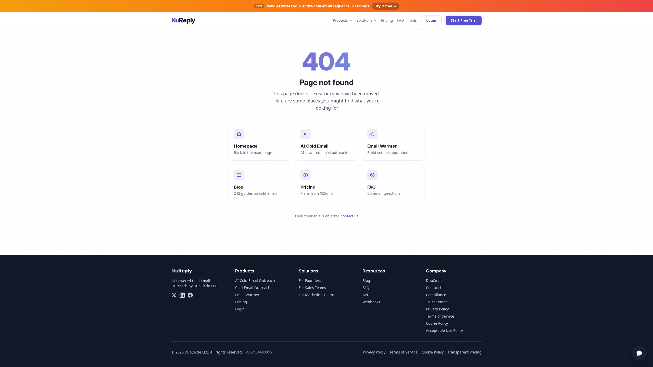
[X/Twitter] (174, 295)
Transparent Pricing (465, 352)
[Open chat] (639, 353)
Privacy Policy (437, 309)
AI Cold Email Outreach (255, 280)
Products (340, 20)
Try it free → (385, 6)
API (365, 294)
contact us (349, 216)
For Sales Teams (312, 287)
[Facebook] (190, 295)
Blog (366, 280)
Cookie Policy (437, 323)
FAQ (400, 20)
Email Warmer (247, 294)
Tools (412, 20)
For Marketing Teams (317, 294)
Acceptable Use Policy (444, 330)
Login (431, 20)
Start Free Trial (463, 20)
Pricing (387, 20)
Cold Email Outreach (252, 287)
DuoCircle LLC (205, 285)
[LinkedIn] (182, 295)
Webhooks (371, 301)
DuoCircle (434, 280)
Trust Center (436, 301)
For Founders (310, 280)
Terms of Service (440, 316)
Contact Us (435, 287)
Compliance (436, 294)
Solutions (364, 20)
